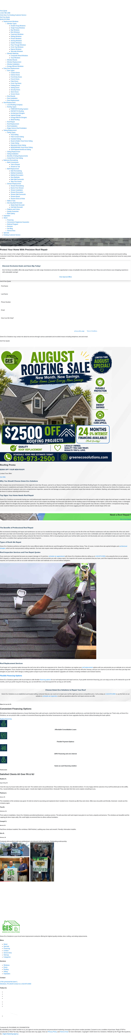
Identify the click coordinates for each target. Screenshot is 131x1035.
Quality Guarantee (13, 211)
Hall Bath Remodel (17, 207)
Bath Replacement (13, 169)
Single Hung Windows (18, 28)
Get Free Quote (5, 17)
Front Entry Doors (16, 77)
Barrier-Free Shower (17, 188)
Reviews (10, 226)
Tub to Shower (15, 164)
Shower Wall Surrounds (18, 194)
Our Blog (10, 228)
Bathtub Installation (17, 173)
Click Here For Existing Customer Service (13, 15)
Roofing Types (11, 107)
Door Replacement (13, 100)
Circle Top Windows (17, 47)
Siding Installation (12, 154)
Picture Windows (16, 38)
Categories (7, 957)
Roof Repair (11, 122)
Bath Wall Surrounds (17, 179)
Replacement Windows (11, 21)
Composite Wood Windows (19, 55)
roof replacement (87, 667)
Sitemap (6, 955)
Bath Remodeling (16, 171)
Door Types (10, 70)
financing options (45, 679)
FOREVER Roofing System (19, 109)
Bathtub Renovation (17, 175)
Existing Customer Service (12, 235)
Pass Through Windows (18, 45)
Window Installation (13, 64)
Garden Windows (16, 43)
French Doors (15, 79)
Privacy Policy (52, 1032)
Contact (6, 950)
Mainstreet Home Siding (18, 145)
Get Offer (3, 477)
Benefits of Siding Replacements (17, 156)
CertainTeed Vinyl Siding (15, 158)
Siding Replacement (10, 130)
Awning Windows (16, 40)
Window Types (11, 23)
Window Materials (12, 53)
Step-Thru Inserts (16, 181)
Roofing (6, 969)
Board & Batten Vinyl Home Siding (22, 141)
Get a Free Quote (125, 519)
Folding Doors (15, 85)
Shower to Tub (15, 166)
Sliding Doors (15, 87)
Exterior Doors (15, 75)
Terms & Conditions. (92, 331)
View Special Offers (65, 277)
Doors (5, 967)
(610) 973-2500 (5, 19)
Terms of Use (64, 1032)
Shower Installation (17, 190)
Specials (6, 233)
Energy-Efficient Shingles (19, 117)
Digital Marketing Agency (10, 1034)
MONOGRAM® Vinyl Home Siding (22, 147)
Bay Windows (15, 30)
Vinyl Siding (14, 134)
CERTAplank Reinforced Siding (21, 149)
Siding (6, 971)
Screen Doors (15, 94)
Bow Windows (15, 32)
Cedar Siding (15, 143)
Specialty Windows (17, 51)
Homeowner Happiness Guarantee (18, 222)
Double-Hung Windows (18, 26)
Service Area (11, 230)
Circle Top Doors (16, 83)
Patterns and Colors (13, 209)
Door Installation (12, 98)
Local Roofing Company (14, 104)
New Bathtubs (15, 177)
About (5, 218)
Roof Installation (12, 126)
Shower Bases (15, 196)
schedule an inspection (50, 696)
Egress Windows (16, 49)
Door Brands (11, 96)
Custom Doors (15, 72)
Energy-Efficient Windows (15, 66)
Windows (6, 965)
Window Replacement (14, 62)
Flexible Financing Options (11, 676)
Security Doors (15, 90)
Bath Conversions (12, 162)
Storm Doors (15, 92)
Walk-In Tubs (11, 201)
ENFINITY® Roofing (17, 111)
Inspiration (7, 215)
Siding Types (11, 132)
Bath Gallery (11, 213)
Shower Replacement (14, 183)
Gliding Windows (16, 36)
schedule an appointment (57, 556)
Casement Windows (17, 34)
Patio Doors (14, 81)
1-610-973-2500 (100, 556)
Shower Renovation (17, 192)
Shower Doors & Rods (18, 198)
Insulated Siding (16, 139)
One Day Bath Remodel (14, 203)
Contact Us (17, 984)
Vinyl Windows (15, 58)
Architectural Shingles (18, 113)
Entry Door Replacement (11, 68)
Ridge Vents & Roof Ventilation (17, 128)
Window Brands (12, 60)
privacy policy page (79, 331)
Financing (10, 220)
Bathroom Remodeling (11, 160)
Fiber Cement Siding (17, 136)
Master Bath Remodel (17, 205)
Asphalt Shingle (16, 115)
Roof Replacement (9, 102)
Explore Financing (6, 719)
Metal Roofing (15, 119)
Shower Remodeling (17, 186)
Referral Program (12, 224)
